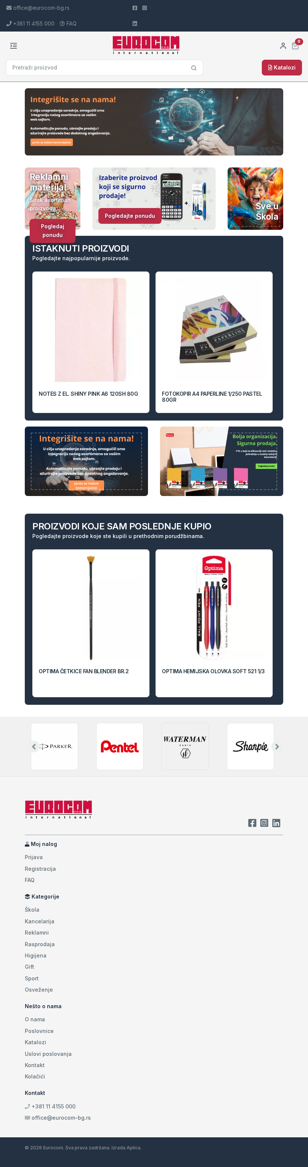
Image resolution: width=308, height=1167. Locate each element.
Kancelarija (39, 921)
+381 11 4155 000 (52, 1106)
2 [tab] (154, 142)
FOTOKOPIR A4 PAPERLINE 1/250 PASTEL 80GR (212, 397)
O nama (35, 1019)
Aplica (133, 1147)
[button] (295, 45)
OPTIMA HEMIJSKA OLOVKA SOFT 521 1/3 (213, 671)
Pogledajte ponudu (130, 216)
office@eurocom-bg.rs (61, 1117)
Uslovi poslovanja (48, 1054)
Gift (29, 966)
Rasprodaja (40, 944)
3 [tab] (161, 142)
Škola (32, 909)
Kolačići (35, 1076)
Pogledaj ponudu (52, 230)
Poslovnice (39, 1031)
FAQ (71, 23)
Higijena (36, 955)
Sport (32, 978)
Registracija (40, 868)
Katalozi (284, 67)
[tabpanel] (154, 121)
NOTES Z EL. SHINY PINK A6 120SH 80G (88, 394)
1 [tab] (146, 142)
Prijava (34, 857)
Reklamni (37, 932)
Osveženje (39, 989)
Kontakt (35, 1065)
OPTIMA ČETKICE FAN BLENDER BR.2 (83, 671)
